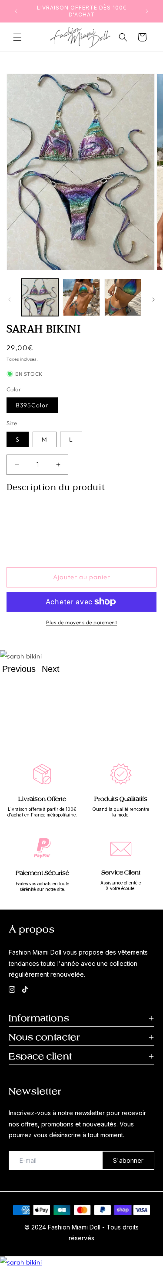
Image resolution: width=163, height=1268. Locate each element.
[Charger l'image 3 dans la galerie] (122, 297)
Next (51, 669)
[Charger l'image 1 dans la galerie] (39, 297)
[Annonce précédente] (16, 11)
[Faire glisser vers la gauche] (9, 299)
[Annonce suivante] (146, 11)
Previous (19, 669)
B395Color (32, 405)
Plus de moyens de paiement (81, 622)
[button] (17, 37)
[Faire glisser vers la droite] (153, 299)
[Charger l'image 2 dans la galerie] (81, 297)
